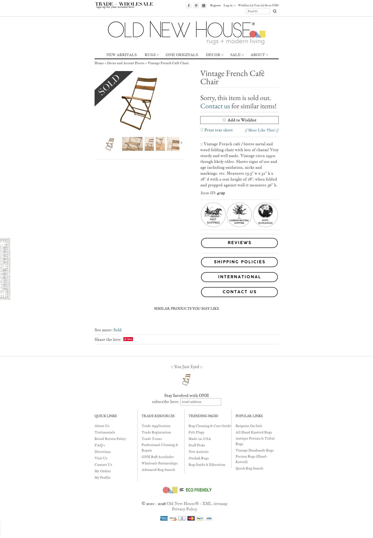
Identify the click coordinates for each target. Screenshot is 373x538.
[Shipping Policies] (187, 262)
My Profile (102, 478)
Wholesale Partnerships (160, 463)
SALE (235, 54)
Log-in (228, 5)
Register (215, 5)
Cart (266, 5)
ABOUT (258, 54)
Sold (117, 329)
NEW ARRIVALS (121, 54)
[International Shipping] (187, 277)
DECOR (213, 54)
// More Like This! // (262, 130)
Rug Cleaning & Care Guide (210, 426)
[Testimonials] (239, 248)
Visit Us (101, 458)
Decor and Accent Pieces (125, 63)
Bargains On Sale (249, 426)
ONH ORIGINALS (182, 54)
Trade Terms (152, 439)
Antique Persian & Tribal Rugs (255, 441)
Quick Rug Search (249, 468)
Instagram (203, 5)
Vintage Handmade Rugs (255, 450)
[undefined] (140, 101)
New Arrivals (199, 452)
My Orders (103, 471)
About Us (102, 426)
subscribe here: (165, 401)
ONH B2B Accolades (158, 457)
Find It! (253, 11)
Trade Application (156, 426)
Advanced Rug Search (158, 470)
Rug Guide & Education (207, 465)
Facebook (188, 5)
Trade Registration (156, 432)
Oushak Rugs (199, 458)
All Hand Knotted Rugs (254, 432)
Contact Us (103, 465)
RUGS (150, 54)
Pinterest (196, 5)
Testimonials (105, 432)
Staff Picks (197, 445)
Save (129, 339)
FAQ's (100, 445)
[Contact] (187, 292)
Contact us (215, 105)
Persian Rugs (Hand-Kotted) (252, 459)
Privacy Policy (184, 509)
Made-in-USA (200, 439)
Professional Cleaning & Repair (160, 447)
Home (99, 63)
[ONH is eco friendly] (186, 494)
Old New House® (183, 503)
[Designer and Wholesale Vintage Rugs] (126, 7)
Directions (103, 452)
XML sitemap (214, 503)
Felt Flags (196, 432)
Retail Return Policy (110, 439)
